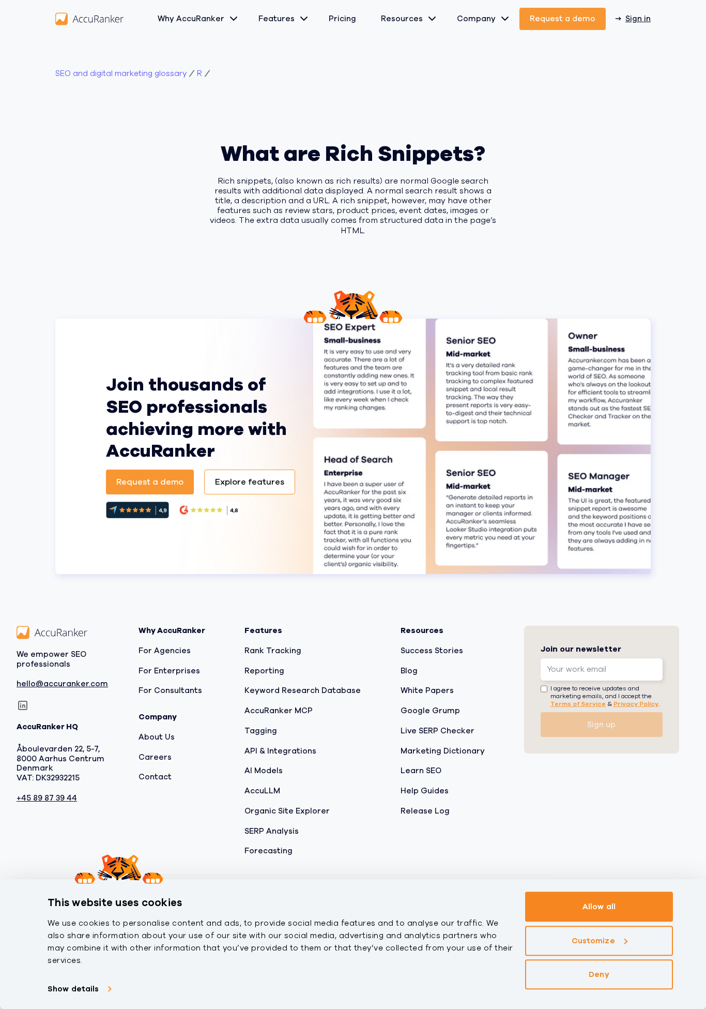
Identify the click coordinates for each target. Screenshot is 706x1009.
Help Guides (425, 791)
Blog (409, 670)
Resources (402, 18)
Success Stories (432, 650)
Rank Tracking (272, 650)
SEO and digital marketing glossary (121, 74)
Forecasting (268, 851)
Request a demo (562, 18)
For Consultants (170, 690)
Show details (73, 989)
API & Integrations (280, 750)
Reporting (264, 670)
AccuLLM (262, 791)
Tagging (260, 731)
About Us (157, 737)
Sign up (601, 724)
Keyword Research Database (302, 690)
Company (476, 18)
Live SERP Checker (437, 731)
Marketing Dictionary (443, 750)
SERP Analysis (271, 830)
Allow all (599, 906)
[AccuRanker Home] (89, 19)
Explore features (249, 482)
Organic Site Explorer (287, 811)
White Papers (427, 690)
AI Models (263, 770)
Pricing (342, 18)
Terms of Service (578, 704)
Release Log (425, 811)
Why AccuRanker (191, 18)
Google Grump (430, 710)
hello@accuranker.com (62, 684)
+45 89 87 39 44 (47, 798)
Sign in (638, 18)
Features (276, 18)
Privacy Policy (635, 704)
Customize (593, 941)
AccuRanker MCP (278, 710)
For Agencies (165, 650)
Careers (155, 756)
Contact (155, 777)
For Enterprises (169, 670)
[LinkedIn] (23, 705)
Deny (599, 974)
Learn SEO (421, 770)
